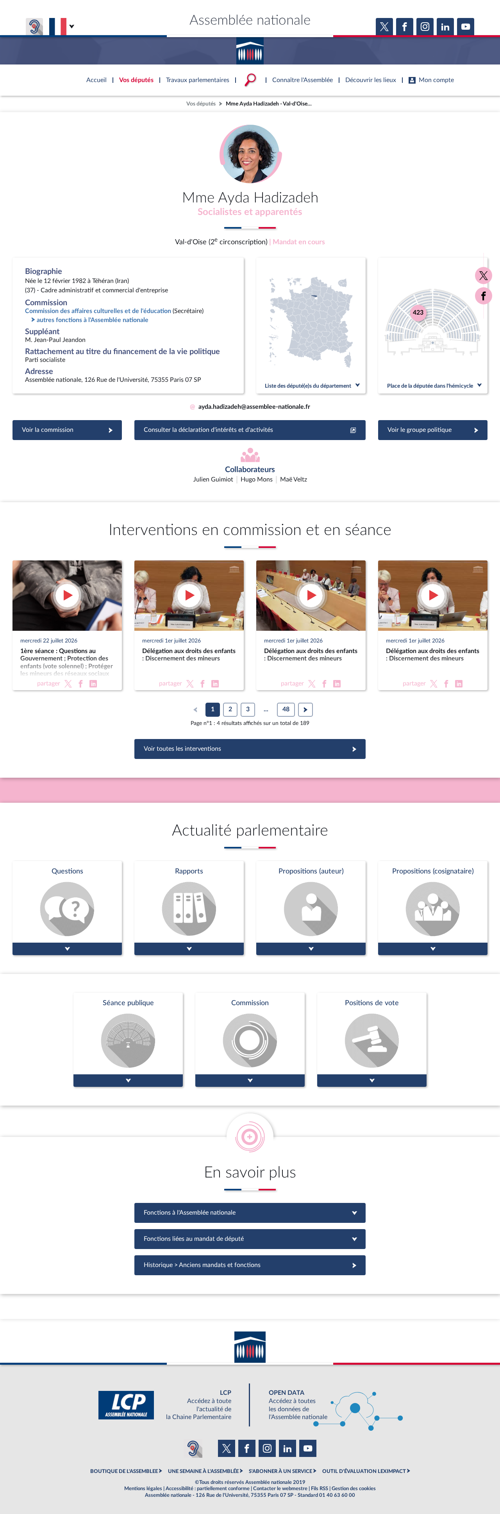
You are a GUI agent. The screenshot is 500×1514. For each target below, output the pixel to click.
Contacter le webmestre (280, 1488)
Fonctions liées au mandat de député (250, 1239)
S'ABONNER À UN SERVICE (280, 1471)
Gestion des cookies (354, 1488)
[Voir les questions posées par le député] (67, 908)
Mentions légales (143, 1488)
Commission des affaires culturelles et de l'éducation (98, 311)
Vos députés (201, 104)
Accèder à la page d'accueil (250, 48)
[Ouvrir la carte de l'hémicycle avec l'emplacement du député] (433, 326)
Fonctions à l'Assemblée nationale (250, 1213)
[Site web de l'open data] (329, 1405)
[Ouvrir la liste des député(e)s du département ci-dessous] (311, 326)
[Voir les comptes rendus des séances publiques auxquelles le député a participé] (128, 1040)
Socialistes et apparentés (250, 212)
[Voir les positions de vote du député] (372, 1040)
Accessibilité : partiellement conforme (208, 1488)
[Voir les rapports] (189, 908)
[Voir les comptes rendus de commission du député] (250, 1040)
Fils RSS (319, 1488)
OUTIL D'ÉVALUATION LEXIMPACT (364, 1471)
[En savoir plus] (311, 908)
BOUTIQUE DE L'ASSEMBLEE (124, 1471)
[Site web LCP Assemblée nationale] (171, 1405)
